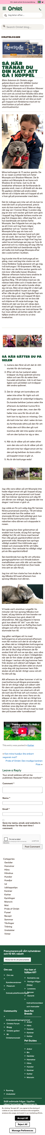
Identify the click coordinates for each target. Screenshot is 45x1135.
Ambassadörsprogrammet (18, 1020)
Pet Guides (30, 1040)
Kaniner (8, 891)
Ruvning (9, 1090)
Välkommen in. (30, 1104)
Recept (8, 916)
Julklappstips (11, 887)
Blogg (9, 1027)
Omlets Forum (13, 1023)
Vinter (7, 934)
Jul (5, 884)
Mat (6, 905)
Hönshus (8, 873)
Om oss (10, 975)
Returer (30, 992)
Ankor (29, 1022)
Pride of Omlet (11, 909)
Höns (7, 869)
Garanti (30, 996)
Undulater (9, 930)
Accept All (22, 1118)
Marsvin (8, 902)
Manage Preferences (22, 1130)
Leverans (31, 989)
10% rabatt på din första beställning (22, 2)
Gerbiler (8, 862)
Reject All (22, 1124)
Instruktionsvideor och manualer (35, 1005)
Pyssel (7, 912)
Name (6, 798)
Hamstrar (9, 866)
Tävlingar (9, 923)
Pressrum (11, 986)
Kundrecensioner (13, 982)
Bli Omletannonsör (13, 1036)
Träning (8, 926)
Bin (28, 1052)
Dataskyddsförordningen (17, 993)
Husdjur (8, 880)
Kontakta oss (33, 978)
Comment (8, 783)
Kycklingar (9, 898)
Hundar (8, 877)
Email (6, 809)
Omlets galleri (13, 1031)
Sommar (8, 919)
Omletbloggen (10, 37)
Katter (31, 745)
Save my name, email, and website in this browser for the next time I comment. (21, 826)
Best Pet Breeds (29, 1012)
